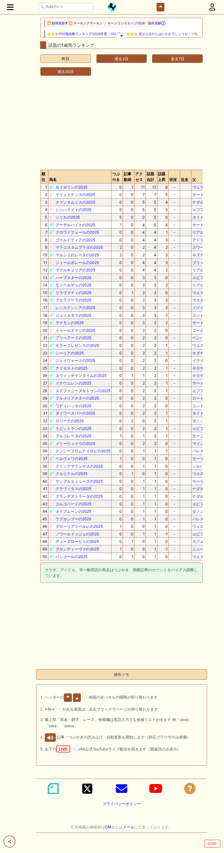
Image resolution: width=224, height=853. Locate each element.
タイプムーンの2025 (73, 511)
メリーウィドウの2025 (75, 443)
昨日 (65, 58)
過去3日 (121, 58)
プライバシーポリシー (121, 803)
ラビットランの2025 (73, 428)
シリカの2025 (67, 217)
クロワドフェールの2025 (77, 232)
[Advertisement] (121, 122)
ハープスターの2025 (73, 277)
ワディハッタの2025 (73, 405)
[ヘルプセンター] (190, 788)
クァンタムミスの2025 (75, 202)
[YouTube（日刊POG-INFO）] (155, 788)
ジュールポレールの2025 (77, 262)
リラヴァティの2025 (73, 292)
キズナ (198, 255)
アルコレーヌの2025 (73, 435)
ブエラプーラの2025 (73, 300)
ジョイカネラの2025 (73, 315)
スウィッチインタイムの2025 (81, 375)
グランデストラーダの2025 (79, 496)
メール (128, 827)
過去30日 (65, 71)
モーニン (200, 435)
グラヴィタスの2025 (73, 488)
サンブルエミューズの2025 (79, 481)
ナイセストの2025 (71, 368)
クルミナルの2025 (71, 473)
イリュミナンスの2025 (75, 194)
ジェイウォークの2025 (75, 360)
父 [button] (194, 179)
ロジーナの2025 (69, 420)
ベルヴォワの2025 (71, 458)
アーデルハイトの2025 (75, 224)
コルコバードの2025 (73, 504)
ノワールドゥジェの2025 (77, 534)
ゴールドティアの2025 (75, 240)
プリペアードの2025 (73, 337)
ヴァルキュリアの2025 (75, 270)
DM (108, 827)
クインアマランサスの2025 (79, 466)
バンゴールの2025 (71, 556)
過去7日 (177, 58)
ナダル (198, 202)
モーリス (200, 458)
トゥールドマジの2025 (75, 330)
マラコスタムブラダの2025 (79, 247)
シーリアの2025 (69, 353)
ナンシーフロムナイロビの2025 (83, 451)
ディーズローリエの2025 (77, 541)
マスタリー (201, 300)
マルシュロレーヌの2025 (77, 255)
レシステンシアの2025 (75, 307)
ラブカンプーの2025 (73, 519)
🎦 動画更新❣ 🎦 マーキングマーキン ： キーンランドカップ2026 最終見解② (106, 23)
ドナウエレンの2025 (73, 383)
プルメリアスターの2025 (77, 398)
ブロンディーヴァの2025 (77, 549)
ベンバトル (201, 337)
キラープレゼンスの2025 (77, 345)
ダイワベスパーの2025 (75, 413)
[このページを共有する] (10, 842)
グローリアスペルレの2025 (79, 526)
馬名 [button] (53, 179)
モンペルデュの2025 (73, 285)
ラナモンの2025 (69, 322)
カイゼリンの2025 (71, 187)
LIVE (212, 843)
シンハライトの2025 (73, 209)
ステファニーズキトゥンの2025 (83, 390)
